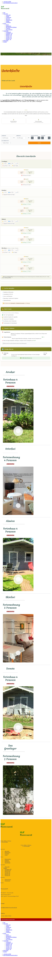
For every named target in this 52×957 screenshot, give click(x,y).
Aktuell (7, 16)
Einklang (7, 860)
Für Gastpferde (9, 29)
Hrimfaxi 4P (8, 870)
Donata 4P (7, 875)
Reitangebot (8, 26)
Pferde (4, 23)
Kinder (43, 135)
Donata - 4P (8, 39)
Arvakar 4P (7, 873)
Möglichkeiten (9, 20)
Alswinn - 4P (9, 38)
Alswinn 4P (7, 874)
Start (4, 12)
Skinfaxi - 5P (9, 35)
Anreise (4, 135)
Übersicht (6, 867)
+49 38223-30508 (7, 1)
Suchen (39, 142)
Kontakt (5, 41)
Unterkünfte (8, 17)
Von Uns (8, 18)
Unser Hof (5, 13)
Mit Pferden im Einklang (11, 27)
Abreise (18, 135)
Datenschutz (8, 879)
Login (6, 855)
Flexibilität (5, 140)
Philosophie (5, 40)
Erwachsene (34, 135)
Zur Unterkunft (10, 386)
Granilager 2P (8, 869)
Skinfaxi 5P (7, 871)
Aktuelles (7, 851)
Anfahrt (7, 21)
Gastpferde (7, 862)
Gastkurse (8, 28)
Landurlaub (8, 32)
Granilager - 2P (9, 33)
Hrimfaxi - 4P (9, 34)
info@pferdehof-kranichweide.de (10, 2)
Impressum (7, 880)
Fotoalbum (8, 22)
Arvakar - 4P (9, 37)
